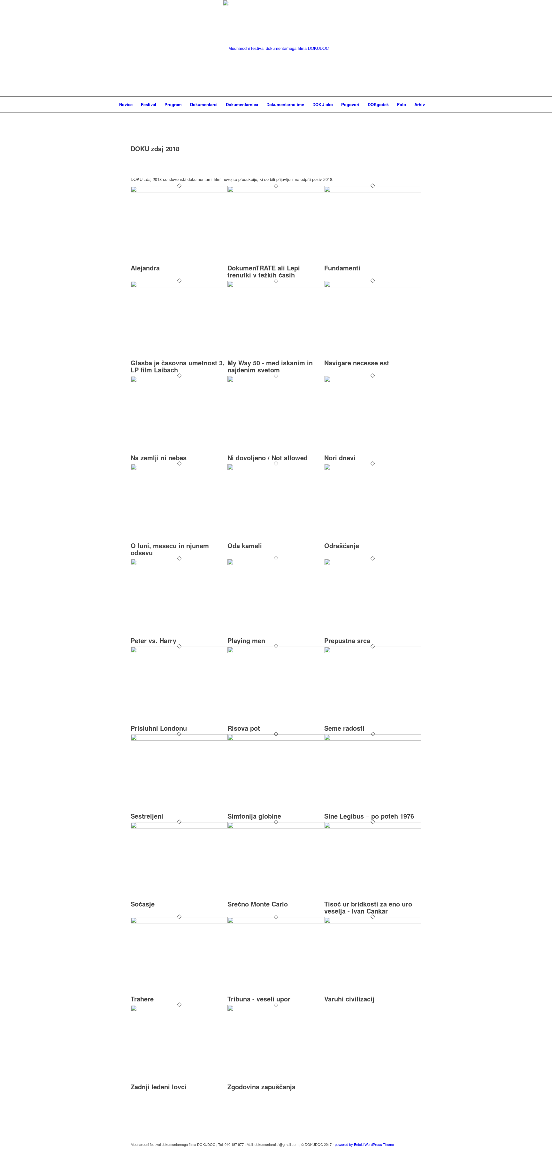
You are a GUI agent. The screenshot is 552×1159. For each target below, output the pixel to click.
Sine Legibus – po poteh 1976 (369, 816)
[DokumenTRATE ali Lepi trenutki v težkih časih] (275, 191)
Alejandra (145, 267)
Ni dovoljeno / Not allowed (267, 457)
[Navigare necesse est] (372, 286)
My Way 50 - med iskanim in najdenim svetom (270, 366)
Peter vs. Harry (153, 640)
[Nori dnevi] (372, 380)
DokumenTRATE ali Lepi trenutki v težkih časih (263, 271)
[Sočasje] (179, 827)
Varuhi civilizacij (349, 998)
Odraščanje (341, 545)
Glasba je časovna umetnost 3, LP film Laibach (178, 366)
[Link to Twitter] (407, 1151)
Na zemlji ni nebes (159, 457)
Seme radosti (344, 728)
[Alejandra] (179, 191)
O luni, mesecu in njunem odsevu (170, 549)
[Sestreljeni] (179, 739)
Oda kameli (244, 545)
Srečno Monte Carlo (257, 903)
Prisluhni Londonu (159, 728)
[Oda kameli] (275, 468)
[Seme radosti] (372, 651)
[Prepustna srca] (372, 563)
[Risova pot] (275, 651)
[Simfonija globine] (275, 739)
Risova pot (243, 728)
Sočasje (143, 903)
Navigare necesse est (356, 362)
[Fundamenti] (372, 191)
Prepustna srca (347, 640)
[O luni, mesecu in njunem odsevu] (179, 468)
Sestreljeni (147, 816)
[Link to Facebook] (416, 1151)
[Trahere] (179, 922)
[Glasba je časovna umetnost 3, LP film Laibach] (179, 286)
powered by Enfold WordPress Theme (364, 1144)
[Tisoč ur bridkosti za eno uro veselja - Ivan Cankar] (372, 827)
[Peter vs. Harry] (179, 563)
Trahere (142, 998)
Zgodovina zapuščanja (261, 1086)
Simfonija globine (254, 816)
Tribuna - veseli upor (258, 998)
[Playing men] (275, 563)
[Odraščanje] (372, 468)
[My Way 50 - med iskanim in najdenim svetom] (275, 286)
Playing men (246, 640)
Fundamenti (342, 267)
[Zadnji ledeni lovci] (179, 1010)
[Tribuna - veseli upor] (275, 922)
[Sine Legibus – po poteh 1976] (372, 739)
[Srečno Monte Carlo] (275, 827)
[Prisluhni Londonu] (179, 651)
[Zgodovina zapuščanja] (275, 1010)
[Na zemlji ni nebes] (179, 380)
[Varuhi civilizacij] (372, 922)
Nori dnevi (340, 457)
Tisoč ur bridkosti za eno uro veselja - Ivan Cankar (368, 907)
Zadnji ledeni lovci (159, 1086)
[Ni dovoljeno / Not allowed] (275, 380)
